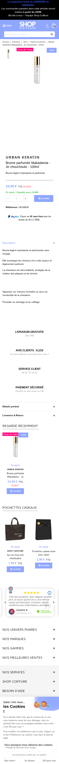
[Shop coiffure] (28, 25)
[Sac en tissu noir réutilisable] (15, 529)
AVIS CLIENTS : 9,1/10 (29, 350)
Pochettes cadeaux (19, 507)
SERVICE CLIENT (30, 369)
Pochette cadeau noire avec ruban (43, 553)
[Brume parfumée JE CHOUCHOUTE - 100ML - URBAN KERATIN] (37, 91)
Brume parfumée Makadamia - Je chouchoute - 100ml (15, 477)
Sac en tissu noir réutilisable (15, 556)
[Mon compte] (47, 25)
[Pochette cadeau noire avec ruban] (44, 529)
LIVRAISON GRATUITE (29, 331)
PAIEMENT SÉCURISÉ (30, 387)
